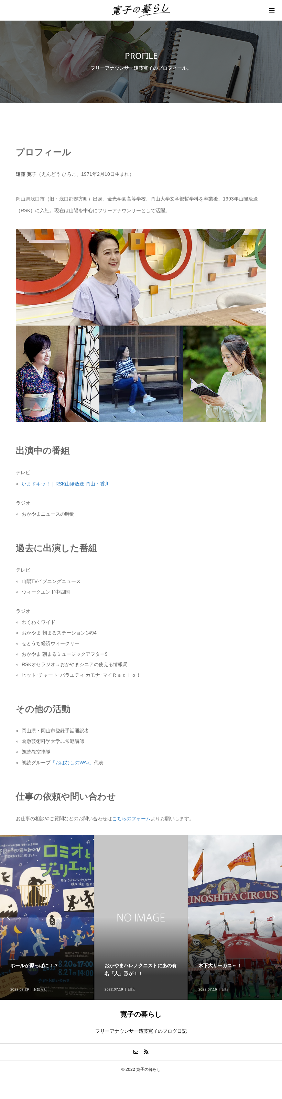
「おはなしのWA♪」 (72, 762)
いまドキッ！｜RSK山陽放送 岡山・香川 (66, 483)
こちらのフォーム (131, 818)
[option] (47, 917)
